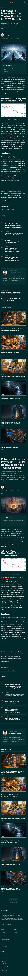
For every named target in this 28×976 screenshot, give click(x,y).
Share (2, 41)
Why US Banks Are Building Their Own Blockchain (12, 241)
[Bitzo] (13, 2)
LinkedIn (7, 209)
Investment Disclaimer (5, 200)
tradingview (15, 119)
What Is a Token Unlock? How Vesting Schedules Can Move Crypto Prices (14, 234)
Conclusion (6, 71)
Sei (11, 133)
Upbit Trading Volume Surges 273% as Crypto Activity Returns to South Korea (10, 423)
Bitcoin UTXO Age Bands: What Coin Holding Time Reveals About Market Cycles (12, 250)
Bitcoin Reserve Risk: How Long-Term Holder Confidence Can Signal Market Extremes (12, 259)
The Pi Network (5, 577)
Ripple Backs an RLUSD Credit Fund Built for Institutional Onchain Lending (10, 446)
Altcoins (3, 7)
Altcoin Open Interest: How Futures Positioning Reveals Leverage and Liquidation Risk (13, 225)
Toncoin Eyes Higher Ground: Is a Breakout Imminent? (14, 969)
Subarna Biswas (8, 35)
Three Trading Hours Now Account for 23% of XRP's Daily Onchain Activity (10, 399)
